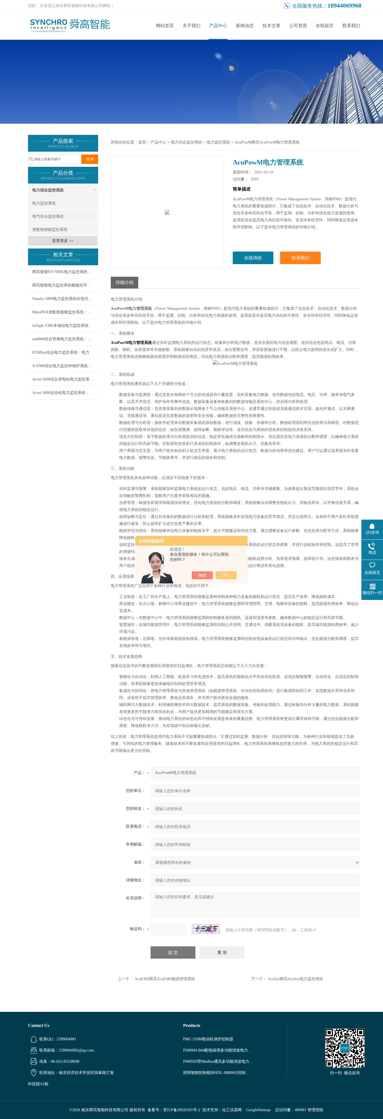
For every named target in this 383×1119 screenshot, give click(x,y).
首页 (142, 142)
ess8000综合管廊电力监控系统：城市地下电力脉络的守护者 (65, 339)
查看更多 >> (62, 241)
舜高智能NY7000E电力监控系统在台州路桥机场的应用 (65, 272)
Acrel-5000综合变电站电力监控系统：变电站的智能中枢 (65, 379)
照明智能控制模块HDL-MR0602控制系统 (218, 1073)
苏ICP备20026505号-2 (181, 1110)
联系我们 (351, 25)
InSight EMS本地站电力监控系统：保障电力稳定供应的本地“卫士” (65, 325)
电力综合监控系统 (48, 190)
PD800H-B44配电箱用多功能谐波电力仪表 (218, 1050)
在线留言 (325, 25)
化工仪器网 (232, 1110)
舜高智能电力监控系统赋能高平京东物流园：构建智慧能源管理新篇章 (65, 285)
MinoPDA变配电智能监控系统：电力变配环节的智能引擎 (65, 312)
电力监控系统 (44, 203)
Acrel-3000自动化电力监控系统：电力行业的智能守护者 (65, 393)
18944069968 (344, 5)
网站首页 (165, 25)
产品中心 (218, 25)
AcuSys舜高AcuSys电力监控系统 (295, 979)
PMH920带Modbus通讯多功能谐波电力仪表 (218, 1061)
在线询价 (253, 257)
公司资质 (298, 25)
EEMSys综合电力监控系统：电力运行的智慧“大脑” (65, 352)
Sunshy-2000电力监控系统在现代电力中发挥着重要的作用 (65, 299)
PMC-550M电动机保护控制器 (208, 1039)
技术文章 (271, 25)
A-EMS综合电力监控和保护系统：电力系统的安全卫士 (65, 366)
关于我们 (191, 25)
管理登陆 (315, 1110)
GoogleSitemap (258, 1110)
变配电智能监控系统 (50, 229)
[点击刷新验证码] (206, 929)
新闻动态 (245, 25)
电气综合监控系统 (48, 216)
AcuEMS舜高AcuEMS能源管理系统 (165, 979)
